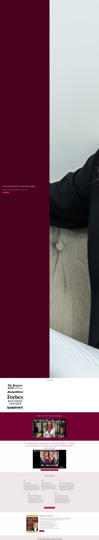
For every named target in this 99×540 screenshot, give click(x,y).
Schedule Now (6, 192)
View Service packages (49, 507)
